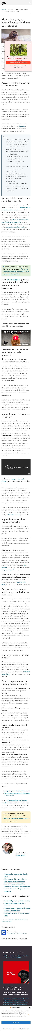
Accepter (16, 1022)
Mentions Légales (25, 1028)
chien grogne (13, 280)
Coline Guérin (20, 855)
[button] (30, 1007)
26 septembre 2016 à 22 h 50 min (17, 933)
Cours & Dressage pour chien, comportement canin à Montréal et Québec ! (3, 2)
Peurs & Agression (6, 921)
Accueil (3, 9)
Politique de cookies (7, 1028)
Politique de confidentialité (16, 1028)
